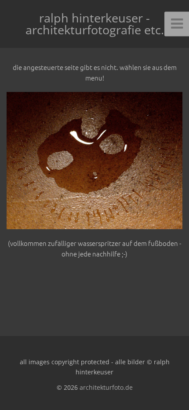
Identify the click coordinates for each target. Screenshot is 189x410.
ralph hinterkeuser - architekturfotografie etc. (94, 24)
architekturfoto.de (106, 387)
